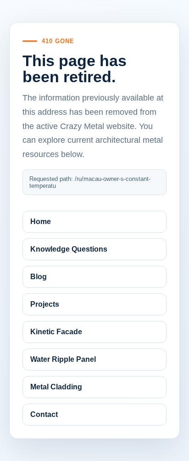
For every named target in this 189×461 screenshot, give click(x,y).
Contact (44, 414)
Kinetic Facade (56, 332)
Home (40, 221)
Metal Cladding (56, 387)
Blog (38, 277)
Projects (44, 304)
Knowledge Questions (68, 249)
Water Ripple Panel (63, 359)
